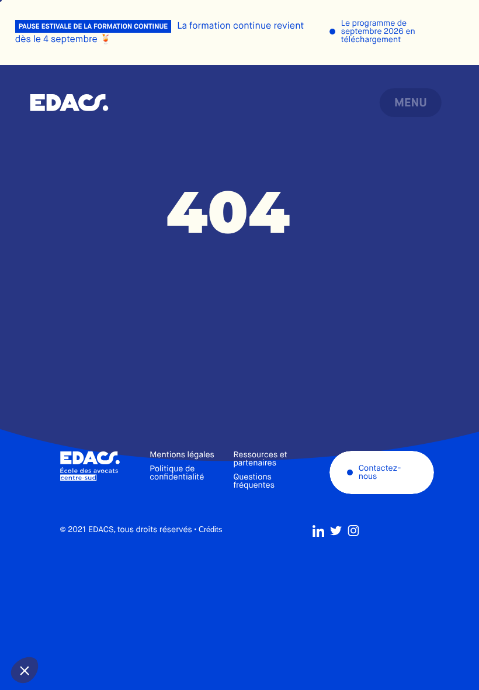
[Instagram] (353, 531)
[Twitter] (336, 531)
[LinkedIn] (318, 531)
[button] (25, 670)
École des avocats (69, 103)
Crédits (211, 529)
